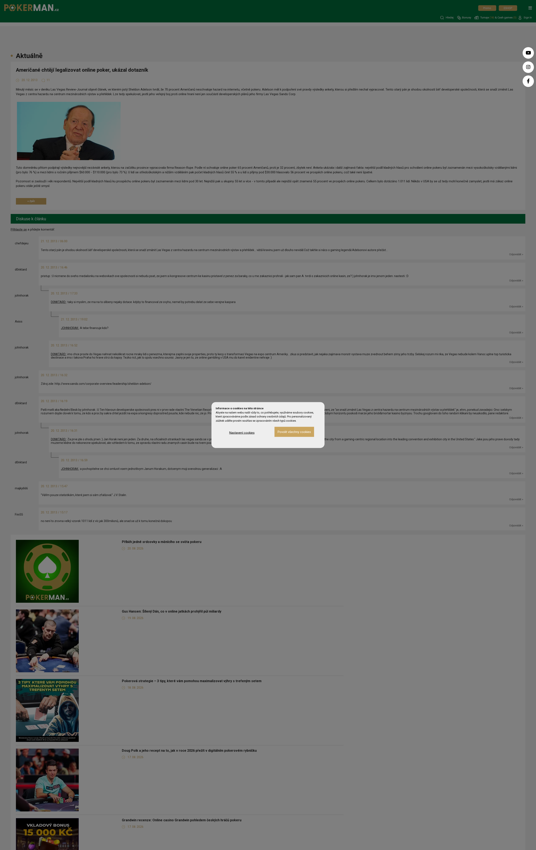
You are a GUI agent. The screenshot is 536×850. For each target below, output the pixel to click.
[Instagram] (528, 67)
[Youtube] (528, 53)
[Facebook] (528, 81)
